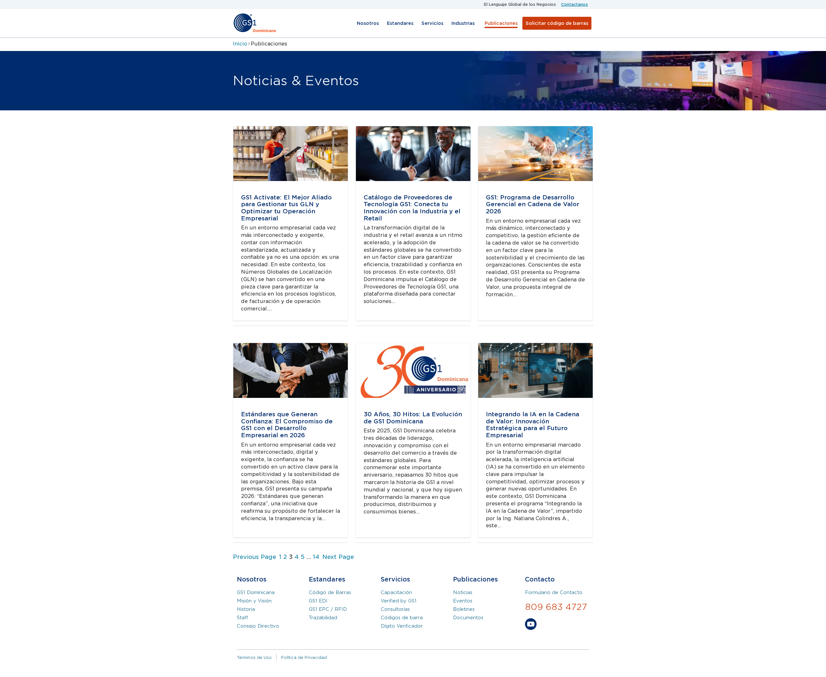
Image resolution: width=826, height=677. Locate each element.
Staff (242, 617)
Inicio (240, 44)
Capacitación (396, 592)
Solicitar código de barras (557, 23)
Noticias (462, 592)
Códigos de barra (402, 617)
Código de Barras (330, 592)
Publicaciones (501, 23)
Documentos (468, 617)
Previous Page (254, 556)
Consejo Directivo (258, 626)
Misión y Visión (254, 600)
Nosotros (368, 23)
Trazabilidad (323, 617)
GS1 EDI (318, 600)
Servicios (432, 23)
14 (316, 556)
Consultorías (395, 609)
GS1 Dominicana (256, 592)
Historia (246, 609)
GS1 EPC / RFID (328, 609)
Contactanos (574, 4)
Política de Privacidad (304, 657)
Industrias (463, 23)
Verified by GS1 (399, 600)
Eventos (462, 600)
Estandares (400, 23)
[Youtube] (531, 625)
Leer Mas (245, 129)
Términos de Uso (254, 657)
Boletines (464, 609)
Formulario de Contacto (553, 592)
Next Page (338, 556)
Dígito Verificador (402, 626)
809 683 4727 (556, 607)
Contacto (540, 579)
